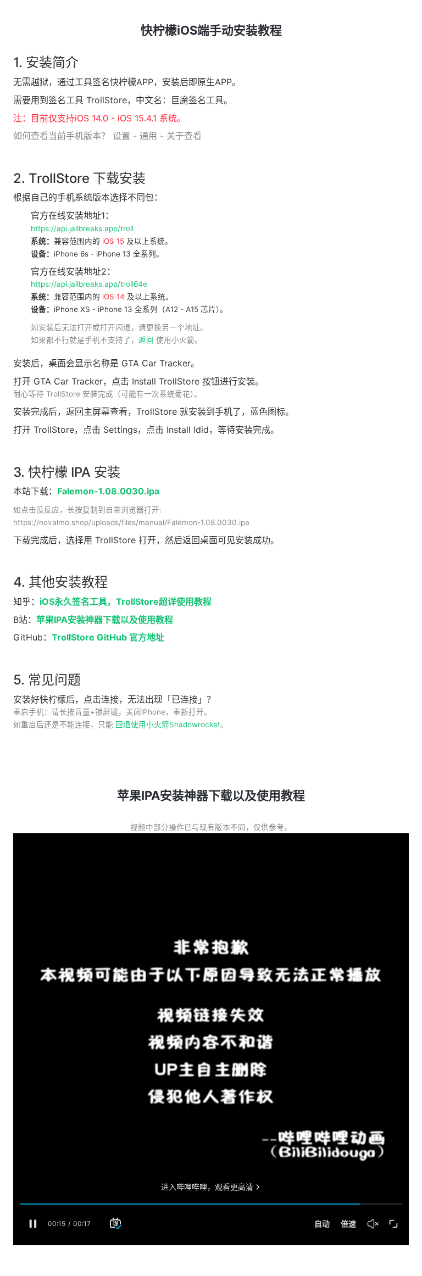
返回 (146, 340)
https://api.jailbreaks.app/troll (82, 228)
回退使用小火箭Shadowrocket (167, 724)
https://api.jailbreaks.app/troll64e (89, 284)
